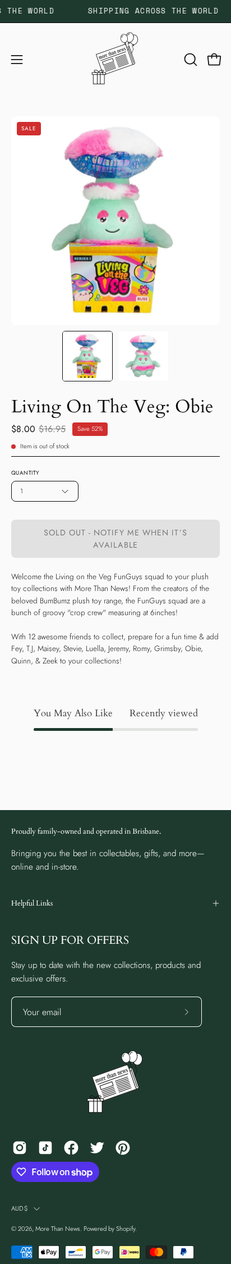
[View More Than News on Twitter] (97, 1147)
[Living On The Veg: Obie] (87, 356)
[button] (189, 59)
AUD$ (19, 1208)
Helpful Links (32, 903)
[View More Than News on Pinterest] (122, 1147)
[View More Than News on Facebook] (71, 1147)
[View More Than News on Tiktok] (45, 1147)
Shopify (125, 1228)
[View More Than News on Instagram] (19, 1147)
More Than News (57, 1228)
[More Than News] (115, 59)
